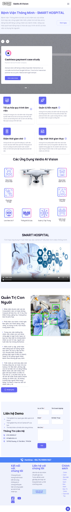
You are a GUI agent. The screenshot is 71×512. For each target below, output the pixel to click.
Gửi (42, 445)
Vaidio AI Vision (20, 3)
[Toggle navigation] (68, 4)
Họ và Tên (41, 408)
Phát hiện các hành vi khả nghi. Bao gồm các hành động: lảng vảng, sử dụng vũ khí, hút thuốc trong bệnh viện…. (14, 324)
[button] (63, 22)
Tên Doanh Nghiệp (57, 408)
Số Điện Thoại (55, 418)
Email (40, 418)
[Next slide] (7, 41)
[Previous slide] (2, 41)
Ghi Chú (41, 427)
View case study (13, 78)
